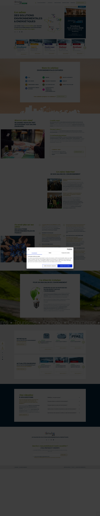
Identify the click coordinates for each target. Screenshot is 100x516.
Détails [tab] (50, 252)
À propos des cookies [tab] (66, 252)
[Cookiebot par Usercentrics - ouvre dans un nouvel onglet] (67, 249)
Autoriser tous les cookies (65, 265)
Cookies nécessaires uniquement (50, 265)
